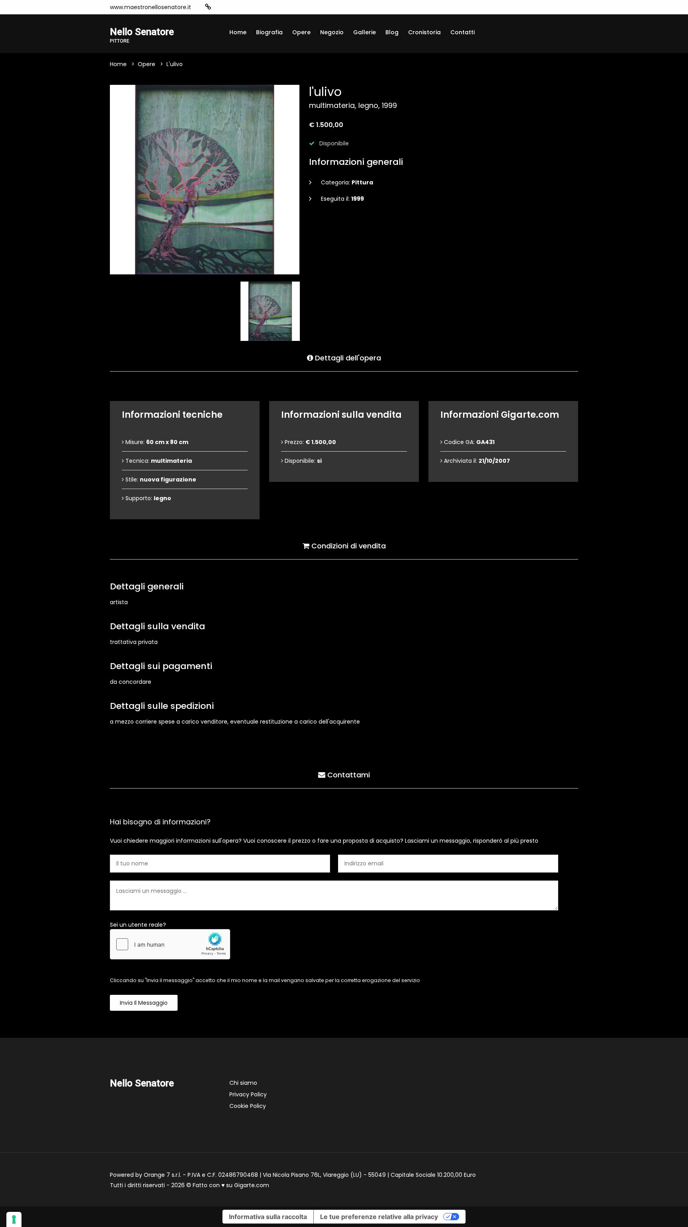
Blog (392, 32)
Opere (301, 32)
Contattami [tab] (347, 775)
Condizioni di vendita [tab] (347, 546)
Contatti (462, 32)
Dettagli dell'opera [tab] (347, 358)
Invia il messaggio (144, 1003)
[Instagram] (220, 7)
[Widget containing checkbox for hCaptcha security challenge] (170, 944)
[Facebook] (232, 7)
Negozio (332, 32)
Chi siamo (243, 1083)
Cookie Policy (247, 1106)
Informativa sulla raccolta (268, 1217)
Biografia (269, 32)
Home (237, 32)
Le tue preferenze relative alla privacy (379, 1217)
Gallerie (364, 32)
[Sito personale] (208, 7)
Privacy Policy (248, 1094)
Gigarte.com (251, 1185)
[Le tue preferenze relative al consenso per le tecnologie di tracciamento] (14, 1219)
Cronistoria (424, 32)
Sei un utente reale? (138, 925)
